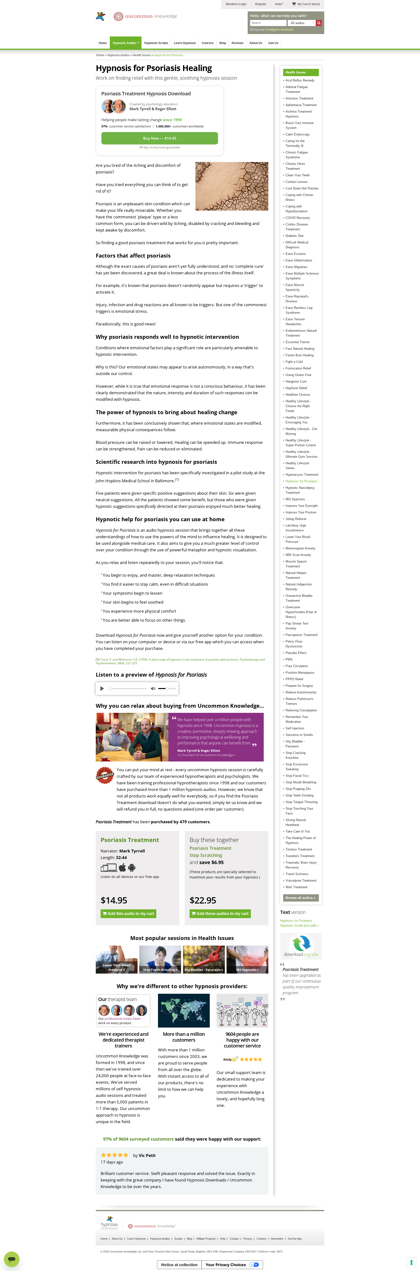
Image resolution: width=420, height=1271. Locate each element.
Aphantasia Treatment (301, 105)
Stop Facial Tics (297, 776)
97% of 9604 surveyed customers (138, 1139)
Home (103, 43)
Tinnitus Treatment (299, 849)
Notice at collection (179, 1264)
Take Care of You (298, 831)
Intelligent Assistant (279, 29)
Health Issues (296, 72)
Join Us (273, 43)
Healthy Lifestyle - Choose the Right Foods (298, 406)
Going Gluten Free (298, 375)
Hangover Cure (296, 381)
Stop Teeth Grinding (300, 795)
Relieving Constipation (301, 710)
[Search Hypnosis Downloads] (319, 23)
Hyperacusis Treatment (302, 474)
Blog (222, 43)
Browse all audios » (300, 898)
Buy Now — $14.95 (159, 138)
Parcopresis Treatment (302, 635)
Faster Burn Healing (300, 355)
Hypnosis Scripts (156, 43)
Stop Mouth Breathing (301, 782)
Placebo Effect (296, 653)
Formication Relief (298, 368)
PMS (289, 659)
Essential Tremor (298, 342)
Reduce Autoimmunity (301, 692)
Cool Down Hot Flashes (302, 188)
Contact (234, 1238)
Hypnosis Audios (124, 43)
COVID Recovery (298, 218)
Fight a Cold (294, 362)
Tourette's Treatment (300, 856)
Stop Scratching (206, 855)
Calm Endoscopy (298, 134)
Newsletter (277, 1238)
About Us (255, 43)
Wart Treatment (296, 887)
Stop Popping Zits (298, 789)
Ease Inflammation (299, 260)
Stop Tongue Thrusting (301, 802)
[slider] (127, 688)
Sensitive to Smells (299, 735)
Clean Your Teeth (298, 175)
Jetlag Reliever (296, 519)
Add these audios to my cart (222, 914)
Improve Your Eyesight (302, 506)
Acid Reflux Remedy (300, 80)
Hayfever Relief (296, 388)
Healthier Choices (298, 394)
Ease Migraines (296, 267)
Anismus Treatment (299, 98)
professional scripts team (123, 1018)
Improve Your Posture (301, 512)
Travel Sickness (297, 874)
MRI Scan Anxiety (298, 555)
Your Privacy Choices (226, 1264)
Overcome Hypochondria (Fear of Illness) (301, 612)
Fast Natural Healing (300, 348)
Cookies (261, 1238)
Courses (208, 43)
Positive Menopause (300, 672)
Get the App (295, 1238)
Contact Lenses (297, 182)
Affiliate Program (206, 1238)
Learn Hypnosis (185, 43)
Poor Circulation (297, 666)
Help (222, 1238)
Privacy (247, 1238)
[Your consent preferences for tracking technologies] (411, 1262)
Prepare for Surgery (299, 686)
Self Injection (295, 728)
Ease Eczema (296, 254)
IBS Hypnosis (295, 499)
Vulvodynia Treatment (301, 880)
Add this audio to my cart (131, 914)
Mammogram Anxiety (300, 548)
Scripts (178, 1238)
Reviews (238, 43)
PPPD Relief (294, 679)
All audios (298, 23)
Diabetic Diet (295, 236)
